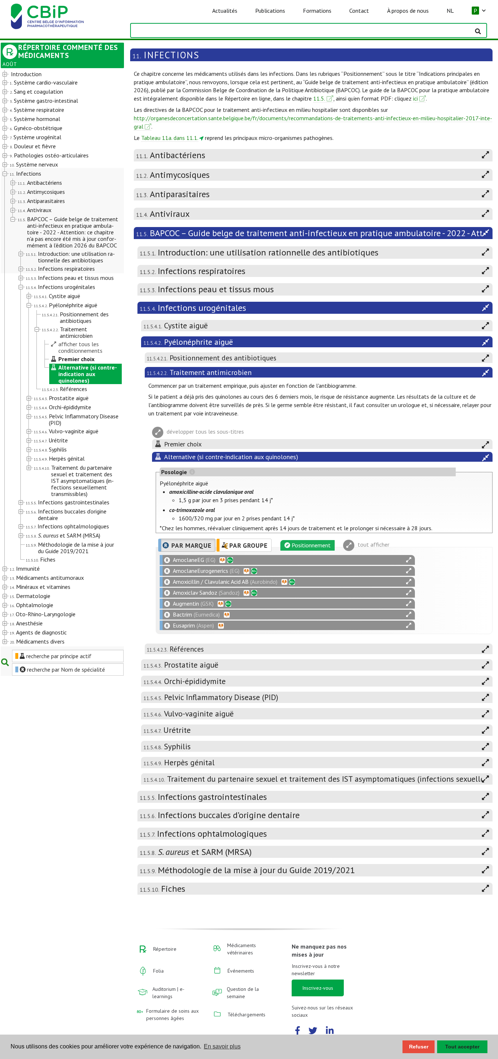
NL (450, 10)
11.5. (319, 98)
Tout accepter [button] (462, 1047)
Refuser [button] (418, 1047)
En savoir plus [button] (222, 1046)
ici (415, 98)
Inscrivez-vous (317, 988)
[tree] (57, 358)
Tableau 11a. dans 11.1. (169, 137)
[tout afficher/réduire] (408, 560)
